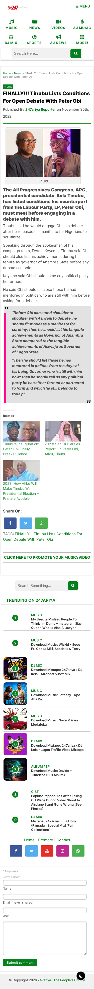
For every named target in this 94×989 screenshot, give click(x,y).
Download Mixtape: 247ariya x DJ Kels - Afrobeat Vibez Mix (56, 672)
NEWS (34, 28)
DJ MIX (11, 43)
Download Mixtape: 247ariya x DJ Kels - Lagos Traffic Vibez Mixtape (57, 747)
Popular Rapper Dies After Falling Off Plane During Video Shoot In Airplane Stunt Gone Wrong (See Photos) (56, 802)
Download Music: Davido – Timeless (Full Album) (51, 773)
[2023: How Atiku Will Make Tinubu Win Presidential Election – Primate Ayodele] (21, 470)
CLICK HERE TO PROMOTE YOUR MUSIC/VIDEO (47, 557)
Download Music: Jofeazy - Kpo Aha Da (55, 697)
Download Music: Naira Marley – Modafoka (55, 722)
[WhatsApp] (78, 851)
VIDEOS (58, 28)
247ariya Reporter (40, 109)
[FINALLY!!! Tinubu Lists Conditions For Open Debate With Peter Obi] (10, 523)
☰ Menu (82, 6)
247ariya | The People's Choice (61, 980)
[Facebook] (16, 851)
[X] (31, 851)
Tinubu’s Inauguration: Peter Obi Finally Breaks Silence (21, 449)
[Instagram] (62, 851)
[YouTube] (47, 851)
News (18, 73)
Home (7, 73)
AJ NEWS (58, 43)
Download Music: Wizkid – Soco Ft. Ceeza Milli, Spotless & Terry (55, 646)
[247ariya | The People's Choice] (17, 8)
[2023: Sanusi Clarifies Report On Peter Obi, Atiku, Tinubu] (63, 431)
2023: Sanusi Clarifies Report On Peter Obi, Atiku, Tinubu (62, 449)
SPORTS (34, 43)
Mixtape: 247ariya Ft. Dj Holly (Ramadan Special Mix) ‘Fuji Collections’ (53, 825)
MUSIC (12, 28)
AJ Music (82, 28)
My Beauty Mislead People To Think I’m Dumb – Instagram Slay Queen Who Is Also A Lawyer (56, 623)
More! (82, 43)
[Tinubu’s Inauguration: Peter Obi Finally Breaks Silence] (21, 431)
